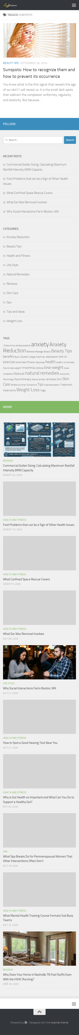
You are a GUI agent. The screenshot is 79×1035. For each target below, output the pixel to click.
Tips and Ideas (16, 311)
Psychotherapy (22, 379)
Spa (9, 302)
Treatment (66, 384)
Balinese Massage (35, 351)
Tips (40, 384)
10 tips (6, 345)
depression (52, 356)
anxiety (40, 344)
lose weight (53, 367)
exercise (9, 362)
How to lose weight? (12, 368)
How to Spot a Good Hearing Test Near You (30, 743)
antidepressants (23, 345)
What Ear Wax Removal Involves (27, 202)
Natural (19, 373)
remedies (51, 379)
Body (17, 357)
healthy (59, 362)
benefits (8, 356)
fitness (31, 362)
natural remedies (42, 373)
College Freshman (37, 357)
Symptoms (32, 385)
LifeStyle (39, 368)
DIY (65, 357)
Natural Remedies (18, 274)
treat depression (52, 385)
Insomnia (28, 368)
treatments (9, 390)
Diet (61, 356)
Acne (12, 345)
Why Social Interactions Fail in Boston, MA (33, 211)
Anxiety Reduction (18, 237)
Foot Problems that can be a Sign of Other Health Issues (38, 525)
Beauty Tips (11, 63)
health (50, 361)
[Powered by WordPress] (26, 1022)
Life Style (12, 265)
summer (22, 385)
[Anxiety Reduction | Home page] (15, 5)
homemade (69, 362)
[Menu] (74, 5)
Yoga (43, 390)
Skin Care (12, 293)
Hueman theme (59, 1022)
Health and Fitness (18, 256)
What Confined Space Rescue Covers (30, 193)
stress (14, 384)
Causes (24, 356)
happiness (40, 362)
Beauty (47, 351)
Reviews (12, 283)
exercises (21, 362)
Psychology (8, 379)
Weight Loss (14, 321)
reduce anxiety (38, 379)
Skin (59, 379)
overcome (64, 374)
